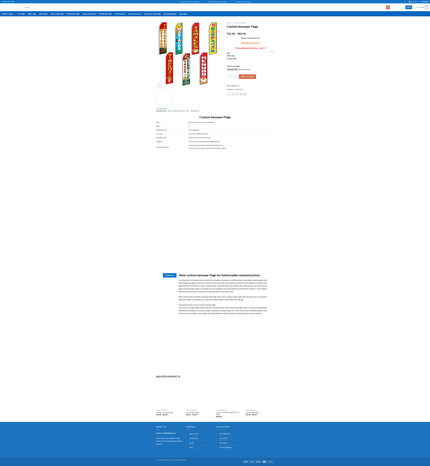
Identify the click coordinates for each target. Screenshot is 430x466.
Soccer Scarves (134, 14)
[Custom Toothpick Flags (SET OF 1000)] (229, 394)
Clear (272, 51)
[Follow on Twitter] (425, 2)
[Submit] (388, 7)
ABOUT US (193, 434)
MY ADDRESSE (225, 447)
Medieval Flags (105, 14)
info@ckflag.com (169, 433)
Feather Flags (7, 14)
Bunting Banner (170, 14)
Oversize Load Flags (152, 14)
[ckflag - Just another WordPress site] (11, 7)
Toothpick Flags (73, 14)
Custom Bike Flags (192, 412)
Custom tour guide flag (164, 412)
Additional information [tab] (178, 111)
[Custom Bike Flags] (200, 394)
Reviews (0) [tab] (194, 111)
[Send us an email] (427, 2)
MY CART (223, 438)
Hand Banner (120, 14)
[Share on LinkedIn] (245, 94)
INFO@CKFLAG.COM (250, 43)
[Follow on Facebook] (420, 2)
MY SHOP (223, 443)
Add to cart (247, 76)
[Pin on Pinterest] (241, 94)
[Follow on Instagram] (423, 2)
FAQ (191, 447)
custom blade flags (252, 412)
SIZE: (228, 53)
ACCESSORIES (232, 59)
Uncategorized (239, 23)
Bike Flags (43, 14)
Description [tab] (161, 111)
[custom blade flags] (259, 394)
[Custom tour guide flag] (170, 394)
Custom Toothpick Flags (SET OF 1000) (227, 413)
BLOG (191, 443)
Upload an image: (233, 66)
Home (229, 23)
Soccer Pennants (89, 14)
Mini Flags (32, 14)
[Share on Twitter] (233, 94)
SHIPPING (193, 438)
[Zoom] (159, 85)
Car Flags (21, 14)
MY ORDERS (224, 434)
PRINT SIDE (231, 56)
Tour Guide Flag (56, 14)
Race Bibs (184, 14)
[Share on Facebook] (229, 94)
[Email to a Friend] (237, 94)
